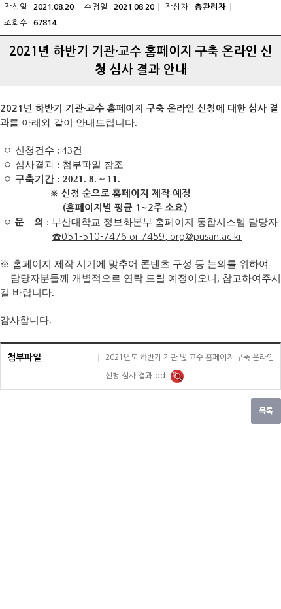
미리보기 (177, 376)
